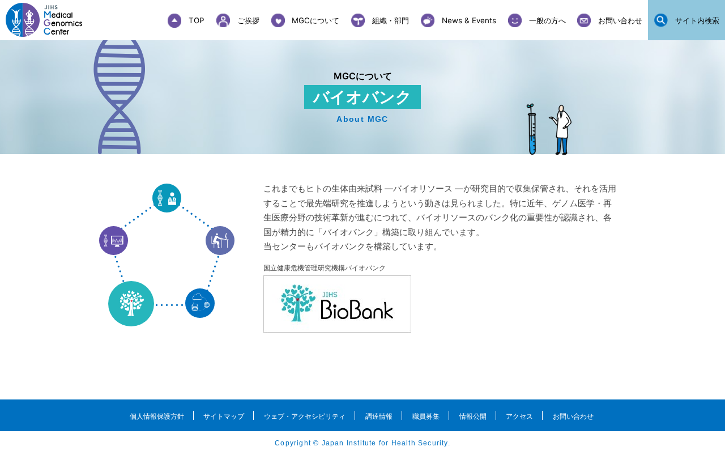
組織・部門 (390, 20)
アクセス (519, 416)
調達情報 (379, 416)
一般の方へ (547, 20)
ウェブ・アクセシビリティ (305, 416)
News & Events (469, 20)
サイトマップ (223, 416)
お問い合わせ (620, 20)
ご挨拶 (248, 20)
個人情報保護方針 (157, 416)
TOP (196, 20)
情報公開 (473, 416)
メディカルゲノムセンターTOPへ (51, 20)
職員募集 (426, 416)
